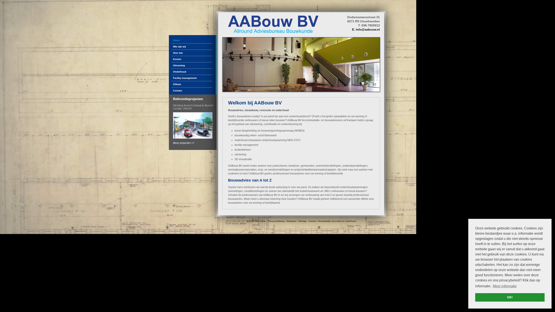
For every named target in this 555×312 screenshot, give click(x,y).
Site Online (260, 221)
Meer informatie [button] (505, 286)
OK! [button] (510, 297)
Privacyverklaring (276, 221)
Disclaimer (291, 221)
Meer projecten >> (183, 143)
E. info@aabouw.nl (366, 29)
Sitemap (302, 221)
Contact (312, 221)
